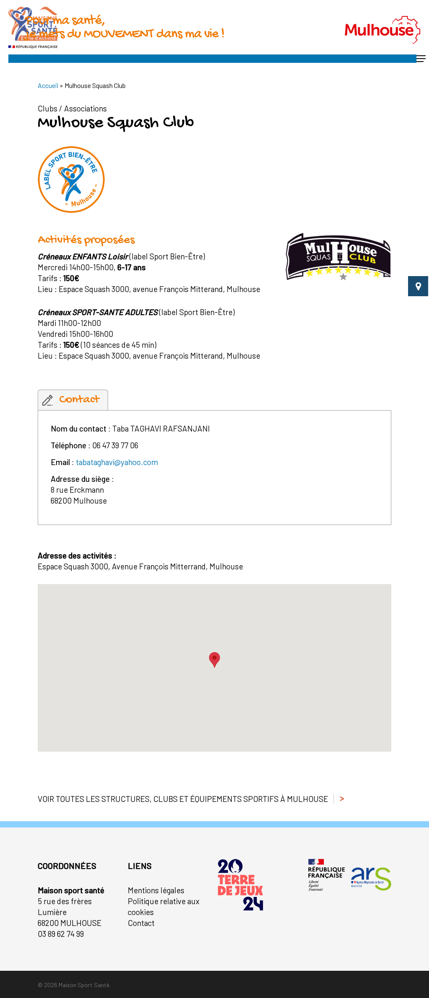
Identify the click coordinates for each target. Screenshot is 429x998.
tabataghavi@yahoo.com (117, 462)
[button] (421, 58)
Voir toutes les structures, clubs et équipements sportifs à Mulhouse (183, 799)
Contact (141, 923)
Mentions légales (156, 890)
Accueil (48, 85)
